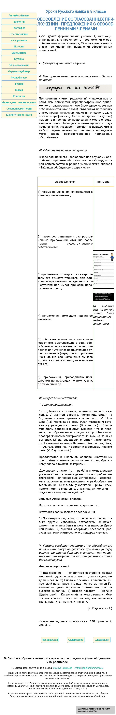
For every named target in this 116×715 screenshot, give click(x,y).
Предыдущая (50, 639)
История (19, 46)
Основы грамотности (19, 108)
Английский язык (19, 15)
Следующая (102, 639)
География (19, 27)
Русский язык (19, 77)
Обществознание (19, 65)
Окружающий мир (19, 71)
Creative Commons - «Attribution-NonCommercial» (78, 668)
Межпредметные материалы (19, 102)
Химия (19, 89)
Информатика (19, 40)
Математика (18, 52)
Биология (19, 21)
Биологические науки (19, 114)
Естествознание (18, 34)
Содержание (75, 639)
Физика (19, 83)
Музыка (19, 58)
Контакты (19, 96)
